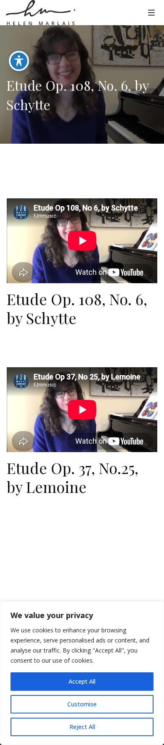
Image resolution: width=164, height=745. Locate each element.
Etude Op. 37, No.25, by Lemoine (72, 477)
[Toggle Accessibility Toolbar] (19, 61)
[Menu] (151, 12)
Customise (82, 704)
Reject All (82, 727)
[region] (82, 673)
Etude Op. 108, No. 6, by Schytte (77, 308)
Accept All (82, 681)
